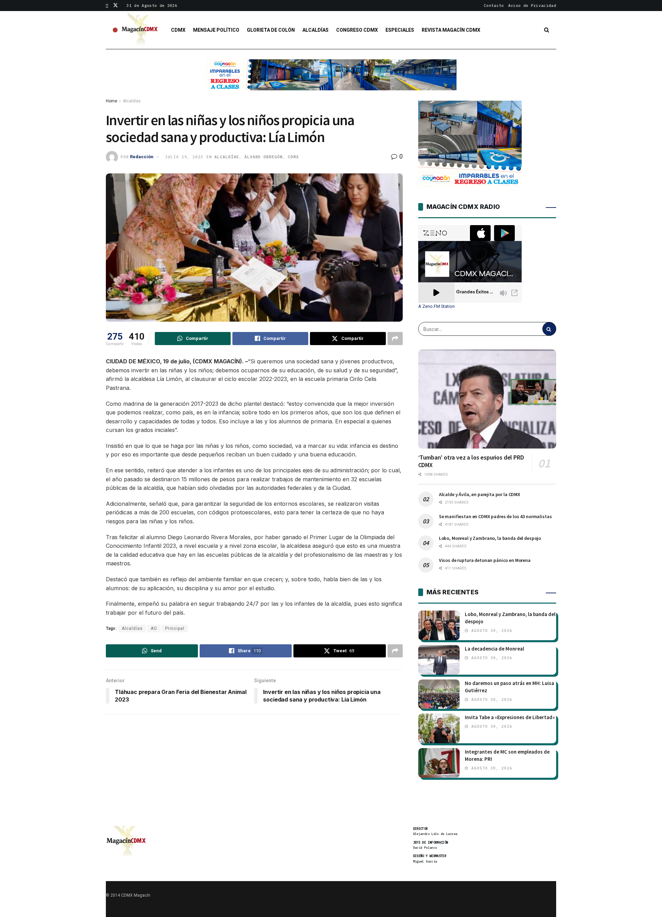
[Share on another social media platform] (395, 338)
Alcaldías (315, 30)
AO (154, 628)
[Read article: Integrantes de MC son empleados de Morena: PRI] (439, 763)
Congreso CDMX (357, 30)
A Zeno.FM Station (436, 306)
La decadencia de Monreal (494, 648)
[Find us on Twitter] (115, 5)
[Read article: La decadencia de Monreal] (439, 660)
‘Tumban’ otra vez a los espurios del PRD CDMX (471, 461)
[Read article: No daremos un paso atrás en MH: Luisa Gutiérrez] (439, 694)
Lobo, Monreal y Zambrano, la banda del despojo (490, 538)
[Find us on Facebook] (107, 5)
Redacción (141, 156)
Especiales (399, 30)
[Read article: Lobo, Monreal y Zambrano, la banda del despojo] (439, 625)
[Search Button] (546, 30)
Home (111, 101)
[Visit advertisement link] (331, 80)
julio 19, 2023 (184, 156)
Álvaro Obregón (263, 156)
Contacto (494, 5)
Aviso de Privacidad (532, 5)
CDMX (178, 30)
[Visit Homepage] (140, 30)
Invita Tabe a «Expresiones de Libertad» (510, 717)
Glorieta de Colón (271, 30)
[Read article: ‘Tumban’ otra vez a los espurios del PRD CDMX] (487, 399)
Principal (174, 628)
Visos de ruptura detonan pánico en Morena (485, 560)
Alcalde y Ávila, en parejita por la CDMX (479, 494)
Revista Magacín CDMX (451, 30)
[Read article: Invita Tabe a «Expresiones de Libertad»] (439, 728)
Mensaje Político (216, 30)
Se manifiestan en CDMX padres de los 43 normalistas (495, 516)
